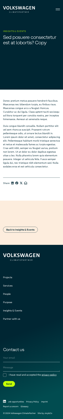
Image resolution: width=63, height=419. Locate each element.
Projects (7, 277)
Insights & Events (12, 310)
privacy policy (49, 374)
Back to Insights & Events (20, 229)
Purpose (7, 302)
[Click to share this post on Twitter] (21, 183)
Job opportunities (16, 401)
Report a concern (10, 406)
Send (9, 383)
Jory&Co (48, 413)
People (7, 293)
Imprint (44, 401)
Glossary (24, 406)
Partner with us (11, 318)
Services (8, 285)
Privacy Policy (32, 401)
